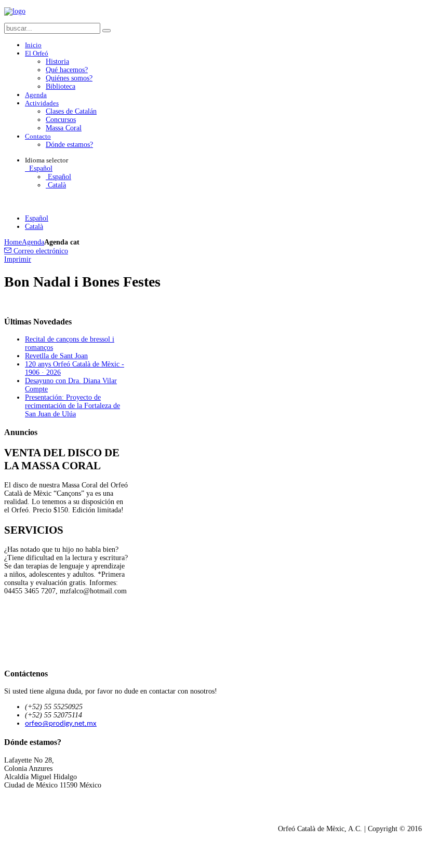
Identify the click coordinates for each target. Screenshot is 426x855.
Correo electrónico (39, 251)
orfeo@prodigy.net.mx (61, 724)
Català (56, 185)
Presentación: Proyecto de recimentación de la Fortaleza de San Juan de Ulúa (72, 405)
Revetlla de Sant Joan (56, 356)
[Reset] (106, 30)
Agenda (33, 242)
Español (39, 168)
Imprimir (17, 259)
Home (13, 242)
